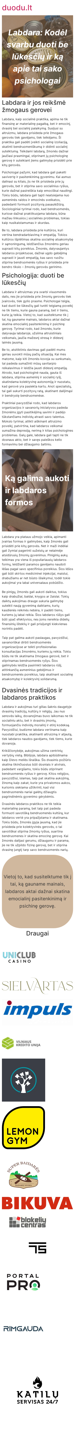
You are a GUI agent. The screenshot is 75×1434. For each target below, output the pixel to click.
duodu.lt (17, 7)
